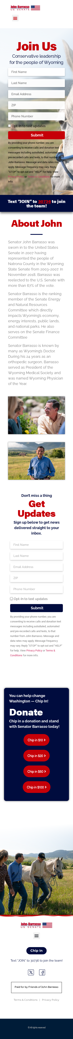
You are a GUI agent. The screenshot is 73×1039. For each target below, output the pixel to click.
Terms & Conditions (38, 176)
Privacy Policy (16, 176)
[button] (15, 18)
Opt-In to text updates (29, 126)
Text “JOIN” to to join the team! (36, 203)
